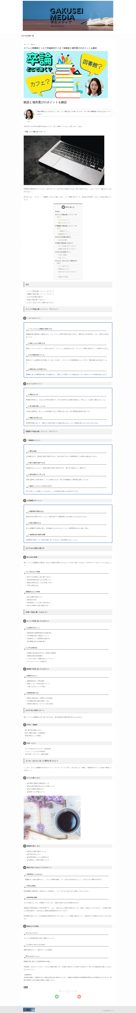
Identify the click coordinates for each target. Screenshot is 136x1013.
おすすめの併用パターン (64, 252)
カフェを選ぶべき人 (64, 266)
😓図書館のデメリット (65, 234)
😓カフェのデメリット (65, 222)
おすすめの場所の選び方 (64, 237)
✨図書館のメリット (64, 231)
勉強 (26, 987)
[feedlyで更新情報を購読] (57, 997)
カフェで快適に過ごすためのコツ (67, 246)
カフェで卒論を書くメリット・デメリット (67, 216)
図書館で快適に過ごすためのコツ (67, 249)
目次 (67, 207)
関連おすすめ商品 (63, 276)
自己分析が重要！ (63, 240)
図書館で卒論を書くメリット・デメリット (67, 227)
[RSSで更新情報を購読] (79, 997)
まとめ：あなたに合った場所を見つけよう (67, 262)
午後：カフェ (62, 257)
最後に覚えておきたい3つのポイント (68, 273)
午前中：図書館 (63, 255)
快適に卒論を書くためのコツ (65, 243)
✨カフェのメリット (64, 220)
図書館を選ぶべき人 (64, 269)
